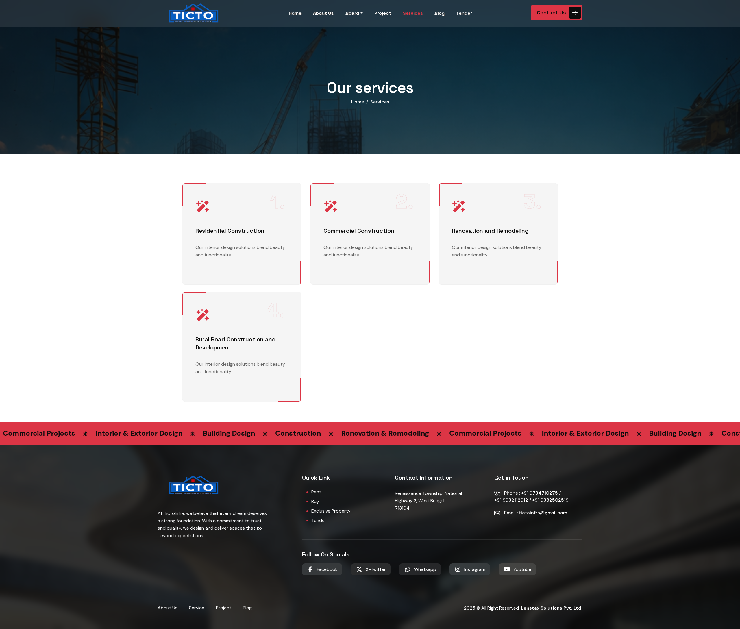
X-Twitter (376, 569)
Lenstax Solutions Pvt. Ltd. (551, 608)
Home (295, 13)
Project (382, 13)
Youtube (522, 569)
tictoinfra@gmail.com (543, 513)
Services (413, 13)
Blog (439, 13)
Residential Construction (229, 230)
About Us (323, 13)
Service (196, 608)
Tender (464, 13)
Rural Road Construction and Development (235, 343)
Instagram (474, 569)
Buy (315, 501)
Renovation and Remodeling (490, 230)
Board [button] (352, 13)
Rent (316, 492)
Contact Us (551, 12)
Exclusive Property (331, 511)
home (357, 102)
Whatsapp (425, 569)
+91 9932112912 (511, 500)
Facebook (327, 569)
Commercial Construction (358, 230)
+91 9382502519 (550, 500)
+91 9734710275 (540, 493)
